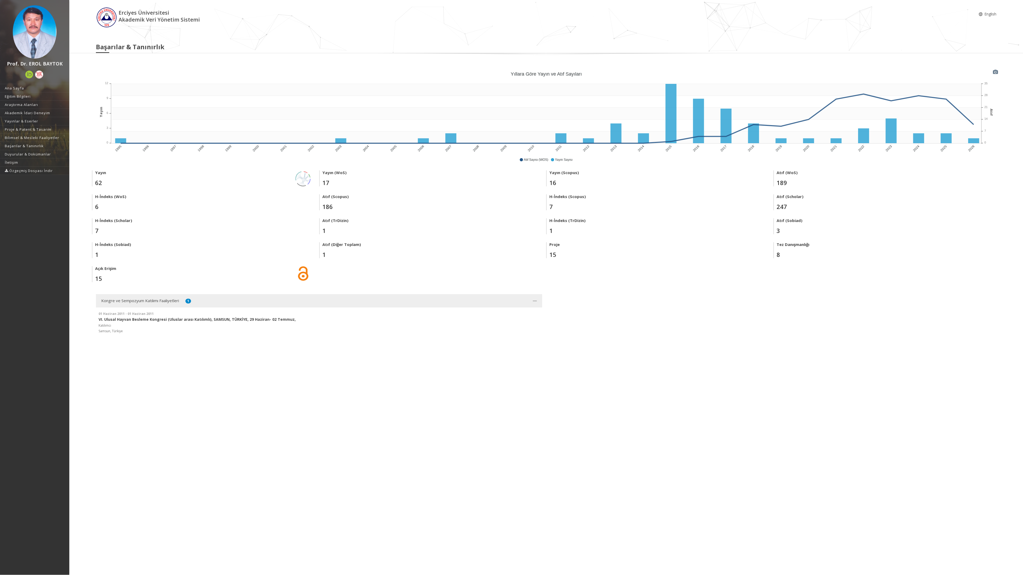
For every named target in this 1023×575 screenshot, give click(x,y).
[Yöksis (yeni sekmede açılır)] (39, 75)
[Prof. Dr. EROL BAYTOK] (34, 32)
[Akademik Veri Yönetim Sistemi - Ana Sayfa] (107, 16)
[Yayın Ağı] (303, 178)
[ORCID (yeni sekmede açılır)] (29, 75)
